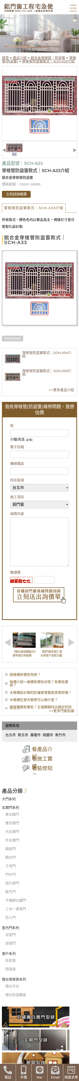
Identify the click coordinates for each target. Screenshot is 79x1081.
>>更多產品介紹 (61, 390)
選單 (73, 8)
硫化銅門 (12, 883)
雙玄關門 (12, 823)
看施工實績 (42, 762)
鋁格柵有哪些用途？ (25, 675)
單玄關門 (12, 815)
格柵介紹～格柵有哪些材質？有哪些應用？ (39, 683)
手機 (23, 1077)
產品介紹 (20, 58)
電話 (7, 1077)
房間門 (10, 943)
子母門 (10, 866)
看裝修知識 (42, 772)
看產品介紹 (42, 753)
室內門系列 (10, 928)
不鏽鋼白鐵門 (15, 900)
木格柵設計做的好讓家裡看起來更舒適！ (41, 693)
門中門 (10, 875)
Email (55, 1077)
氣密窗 (10, 961)
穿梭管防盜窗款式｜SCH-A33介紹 (48, 61)
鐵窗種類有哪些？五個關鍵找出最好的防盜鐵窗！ (41, 709)
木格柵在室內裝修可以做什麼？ (34, 700)
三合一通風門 (15, 909)
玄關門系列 (10, 808)
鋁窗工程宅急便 (28, 8)
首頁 (5, 58)
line (39, 1077)
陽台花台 (12, 986)
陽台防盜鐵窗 (15, 995)
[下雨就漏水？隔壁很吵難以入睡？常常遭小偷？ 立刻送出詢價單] (39, 595)
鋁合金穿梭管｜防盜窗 (48, 58)
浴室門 (10, 935)
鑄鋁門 (10, 849)
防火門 (10, 918)
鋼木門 (10, 857)
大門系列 (9, 799)
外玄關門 (12, 840)
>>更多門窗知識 (61, 711)
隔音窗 (10, 969)
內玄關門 (12, 832)
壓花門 (10, 892)
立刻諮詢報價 (16, 194)
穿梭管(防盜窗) (12, 338)
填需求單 (71, 1077)
